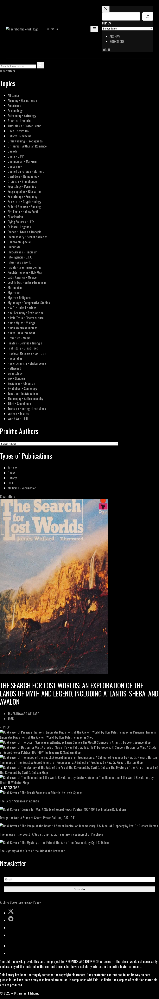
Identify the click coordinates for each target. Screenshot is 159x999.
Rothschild (14, 368)
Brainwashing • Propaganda (25, 141)
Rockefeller (15, 358)
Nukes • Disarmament (21, 332)
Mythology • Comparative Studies (29, 302)
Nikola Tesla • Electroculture (26, 317)
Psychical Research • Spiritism (27, 353)
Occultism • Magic (19, 338)
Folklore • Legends (19, 226)
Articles (12, 467)
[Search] (147, 16)
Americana (14, 105)
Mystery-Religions (19, 297)
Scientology (15, 373)
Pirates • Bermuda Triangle (25, 343)
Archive (4, 902)
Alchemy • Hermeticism (22, 100)
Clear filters (7, 71)
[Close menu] (106, 9)
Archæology (15, 110)
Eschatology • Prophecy (22, 196)
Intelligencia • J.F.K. (20, 257)
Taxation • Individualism (23, 393)
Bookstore (16, 902)
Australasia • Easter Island (24, 125)
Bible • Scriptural (18, 130)
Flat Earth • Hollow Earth (23, 211)
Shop (90, 737)
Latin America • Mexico (22, 277)
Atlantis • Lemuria (19, 120)
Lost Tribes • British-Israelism (27, 282)
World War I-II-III (18, 418)
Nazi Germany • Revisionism (25, 312)
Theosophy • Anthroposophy (25, 398)
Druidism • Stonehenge (22, 181)
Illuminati (14, 247)
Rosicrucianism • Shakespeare (27, 363)
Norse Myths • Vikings (21, 322)
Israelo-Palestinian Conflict (25, 267)
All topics (13, 95)
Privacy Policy (32, 902)
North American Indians (22, 327)
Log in (106, 49)
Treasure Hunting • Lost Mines (27, 408)
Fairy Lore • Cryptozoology (24, 201)
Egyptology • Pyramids (22, 186)
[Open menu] (94, 29)
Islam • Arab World (19, 262)
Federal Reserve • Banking (24, 206)
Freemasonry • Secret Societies (28, 236)
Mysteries (14, 292)
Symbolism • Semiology (22, 388)
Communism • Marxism (22, 161)
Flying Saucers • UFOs (21, 221)
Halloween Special (19, 241)
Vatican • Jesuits (18, 413)
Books (11, 472)
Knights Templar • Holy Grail (25, 272)
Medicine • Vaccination (22, 488)
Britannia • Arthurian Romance (27, 146)
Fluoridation (15, 216)
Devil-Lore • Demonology (23, 176)
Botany (12, 477)
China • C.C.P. (16, 156)
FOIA (10, 482)
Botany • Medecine (19, 136)
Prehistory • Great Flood (23, 348)
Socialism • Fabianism (21, 383)
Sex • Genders (16, 378)
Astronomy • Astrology (22, 115)
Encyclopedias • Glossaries (24, 191)
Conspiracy (15, 166)
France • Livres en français (24, 231)
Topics (106, 23)
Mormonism (15, 287)
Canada (12, 151)
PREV (6, 727)
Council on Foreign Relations (26, 171)
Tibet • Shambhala (19, 403)
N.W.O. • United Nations (22, 307)
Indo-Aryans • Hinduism (22, 252)
